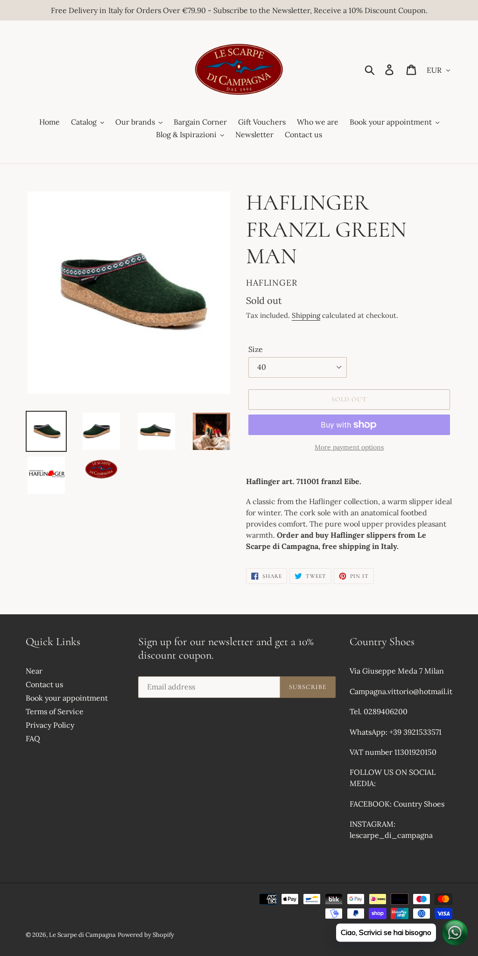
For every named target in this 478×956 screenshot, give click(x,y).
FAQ (33, 738)
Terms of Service (55, 711)
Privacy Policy (50, 725)
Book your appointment (67, 698)
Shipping (306, 315)
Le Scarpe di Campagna (82, 935)
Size (255, 349)
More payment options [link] (349, 447)
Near (34, 670)
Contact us (44, 684)
